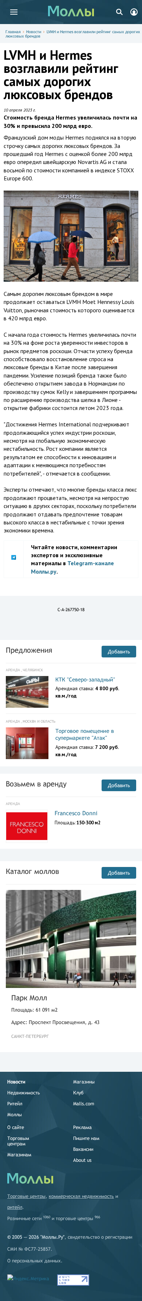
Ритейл (14, 1103)
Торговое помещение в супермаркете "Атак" (84, 734)
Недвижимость (23, 1092)
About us (82, 1160)
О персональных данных (34, 1260)
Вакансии (83, 1149)
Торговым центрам (18, 1141)
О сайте (15, 1127)
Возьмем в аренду (36, 784)
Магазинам (19, 1154)
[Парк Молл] (71, 939)
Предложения (29, 650)
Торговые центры (26, 1196)
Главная (13, 32)
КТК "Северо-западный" (85, 679)
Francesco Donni (76, 813)
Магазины (84, 1082)
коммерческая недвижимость (81, 1196)
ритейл (14, 1207)
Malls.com (83, 1103)
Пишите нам (86, 1138)
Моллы (14, 1114)
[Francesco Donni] (26, 826)
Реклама (82, 1127)
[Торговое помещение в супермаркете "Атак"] (27, 743)
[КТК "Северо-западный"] (27, 692)
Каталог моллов (32, 871)
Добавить (119, 652)
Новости (33, 32)
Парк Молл (29, 997)
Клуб (78, 1092)
